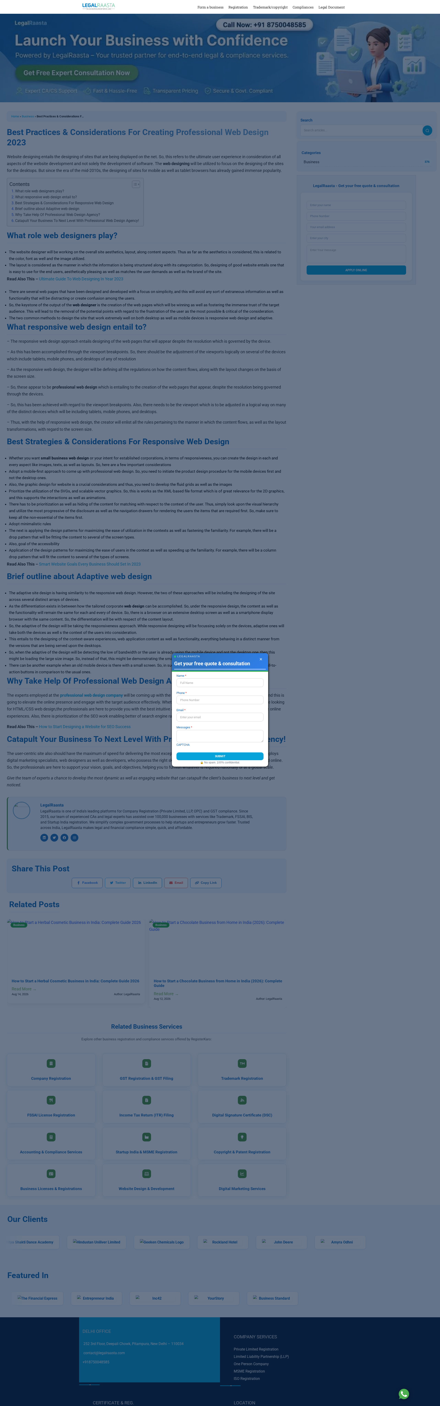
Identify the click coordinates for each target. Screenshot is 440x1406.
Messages (183, 727)
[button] (351, 7)
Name (180, 675)
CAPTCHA (183, 744)
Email (180, 710)
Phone (180, 693)
